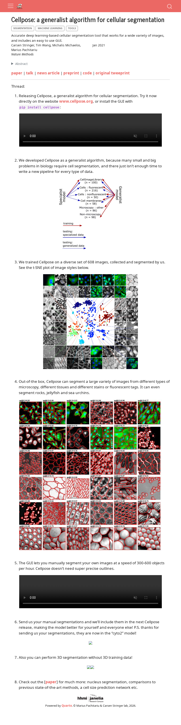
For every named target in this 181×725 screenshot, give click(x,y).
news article (48, 73)
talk (29, 73)
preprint (71, 73)
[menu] (10, 6)
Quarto (67, 706)
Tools (72, 28)
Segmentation (22, 28)
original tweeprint (113, 73)
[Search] (169, 6)
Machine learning (50, 28)
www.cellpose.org (76, 101)
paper (16, 73)
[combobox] (169, 6)
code (87, 73)
